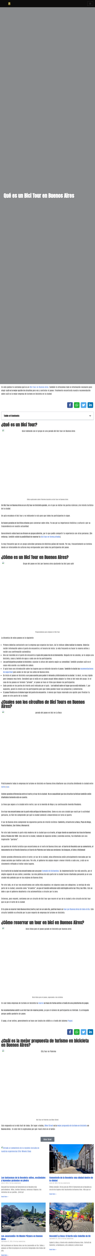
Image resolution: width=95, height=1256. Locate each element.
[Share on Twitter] (83, 405)
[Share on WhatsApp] (77, 405)
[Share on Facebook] (70, 405)
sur (8, 786)
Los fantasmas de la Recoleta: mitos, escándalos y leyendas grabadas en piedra (23, 1179)
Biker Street (49, 1125)
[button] (90, 416)
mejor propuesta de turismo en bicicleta (72, 1125)
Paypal (70, 1020)
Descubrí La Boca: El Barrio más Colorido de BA (70, 1236)
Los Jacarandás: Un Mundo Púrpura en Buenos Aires (22, 1237)
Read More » (4, 1196)
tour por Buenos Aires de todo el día (77, 909)
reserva (41, 1003)
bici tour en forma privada (50, 536)
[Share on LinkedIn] (90, 405)
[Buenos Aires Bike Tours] (9, 3)
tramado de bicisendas (50, 870)
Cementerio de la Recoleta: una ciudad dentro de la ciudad (71, 1179)
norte (3, 786)
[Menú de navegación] (90, 3)
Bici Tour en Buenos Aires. (39, 387)
